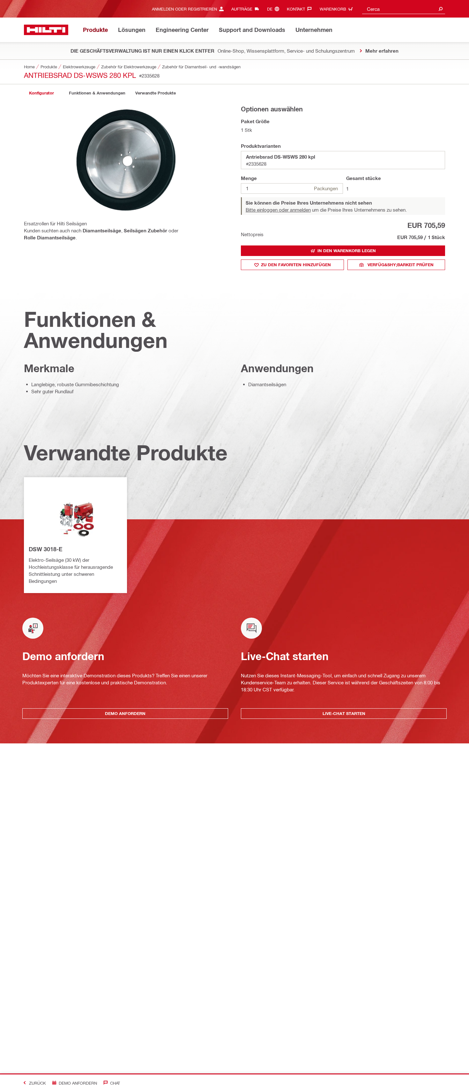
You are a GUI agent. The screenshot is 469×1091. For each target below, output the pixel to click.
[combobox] (403, 9)
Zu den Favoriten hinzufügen (296, 264)
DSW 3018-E (46, 549)
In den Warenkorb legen (346, 250)
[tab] (41, 93)
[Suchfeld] (440, 9)
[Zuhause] (46, 30)
